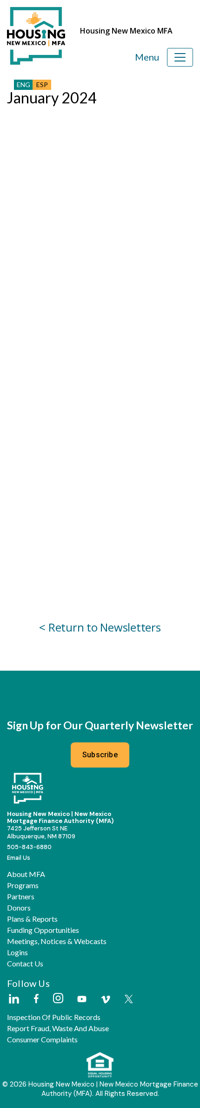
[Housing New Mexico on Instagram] (58, 999)
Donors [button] (19, 908)
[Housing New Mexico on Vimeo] (105, 999)
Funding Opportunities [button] (43, 930)
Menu (147, 56)
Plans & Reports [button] (32, 919)
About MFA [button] (26, 874)
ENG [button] (23, 84)
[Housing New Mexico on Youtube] (82, 1000)
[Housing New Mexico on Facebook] (36, 999)
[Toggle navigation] (180, 57)
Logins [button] (17, 952)
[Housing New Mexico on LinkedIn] (13, 999)
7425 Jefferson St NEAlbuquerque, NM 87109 (41, 832)
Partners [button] (20, 896)
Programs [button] (23, 885)
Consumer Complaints (42, 1039)
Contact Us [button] (25, 963)
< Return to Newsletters (99, 627)
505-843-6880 (29, 847)
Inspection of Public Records (53, 1017)
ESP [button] (42, 84)
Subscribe (100, 754)
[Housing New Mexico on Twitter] (129, 1000)
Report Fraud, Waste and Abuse (58, 1028)
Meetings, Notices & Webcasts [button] (57, 941)
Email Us (18, 858)
